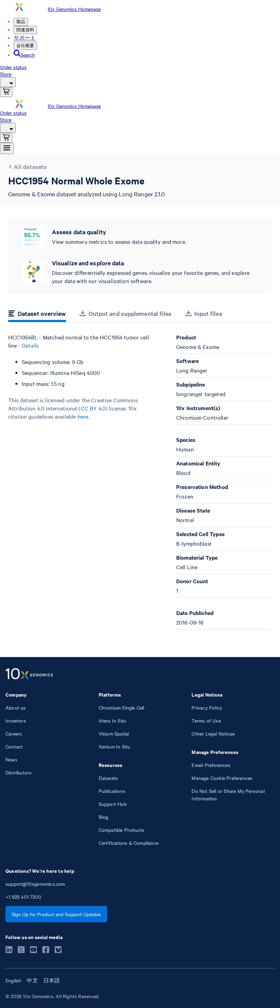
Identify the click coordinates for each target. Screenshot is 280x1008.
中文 (32, 980)
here (83, 416)
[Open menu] (7, 148)
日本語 (51, 980)
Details (30, 345)
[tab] (37, 314)
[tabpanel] (140, 481)
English (13, 980)
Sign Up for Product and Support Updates (56, 914)
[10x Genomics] (29, 674)
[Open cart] (6, 92)
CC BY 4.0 (93, 408)
